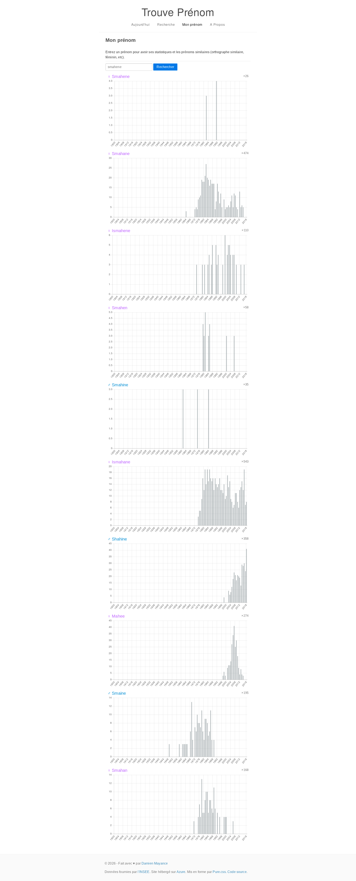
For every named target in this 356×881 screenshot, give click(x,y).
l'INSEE (143, 872)
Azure (181, 872)
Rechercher (165, 67)
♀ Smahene (119, 76)
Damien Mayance (155, 863)
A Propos (217, 24)
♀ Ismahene (119, 230)
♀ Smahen (117, 307)
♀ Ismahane (119, 462)
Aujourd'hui (140, 24)
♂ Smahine (118, 385)
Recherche (166, 24)
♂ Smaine (117, 693)
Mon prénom (192, 24)
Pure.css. (219, 872)
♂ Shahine (117, 539)
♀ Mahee (116, 616)
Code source (237, 872)
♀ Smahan (117, 770)
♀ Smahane (119, 153)
